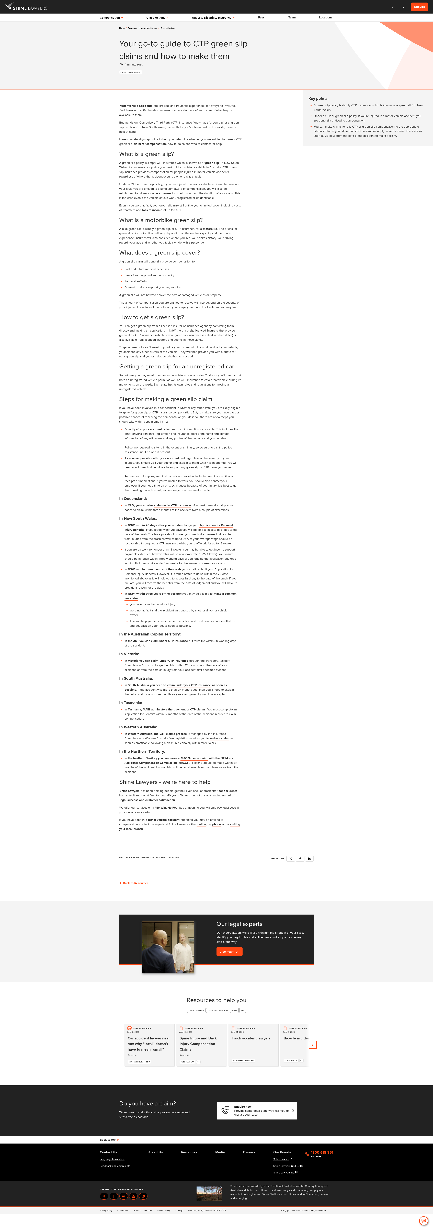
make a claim (219, 738)
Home (122, 28)
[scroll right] (313, 1045)
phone (216, 824)
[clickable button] (393, 7)
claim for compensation (149, 144)
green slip (212, 163)
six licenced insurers (204, 330)
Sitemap (179, 1210)
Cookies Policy (163, 1210)
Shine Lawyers (130, 791)
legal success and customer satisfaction (147, 800)
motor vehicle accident (163, 820)
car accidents (228, 791)
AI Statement (122, 1210)
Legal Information (218, 1010)
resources (133, 28)
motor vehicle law (150, 28)
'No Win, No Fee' (166, 807)
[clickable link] (26, 7)
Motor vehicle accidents (136, 106)
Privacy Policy (106, 1210)
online (202, 824)
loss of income (152, 210)
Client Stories (196, 1010)
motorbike (210, 229)
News (234, 1010)
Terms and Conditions (142, 1210)
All (243, 1010)
